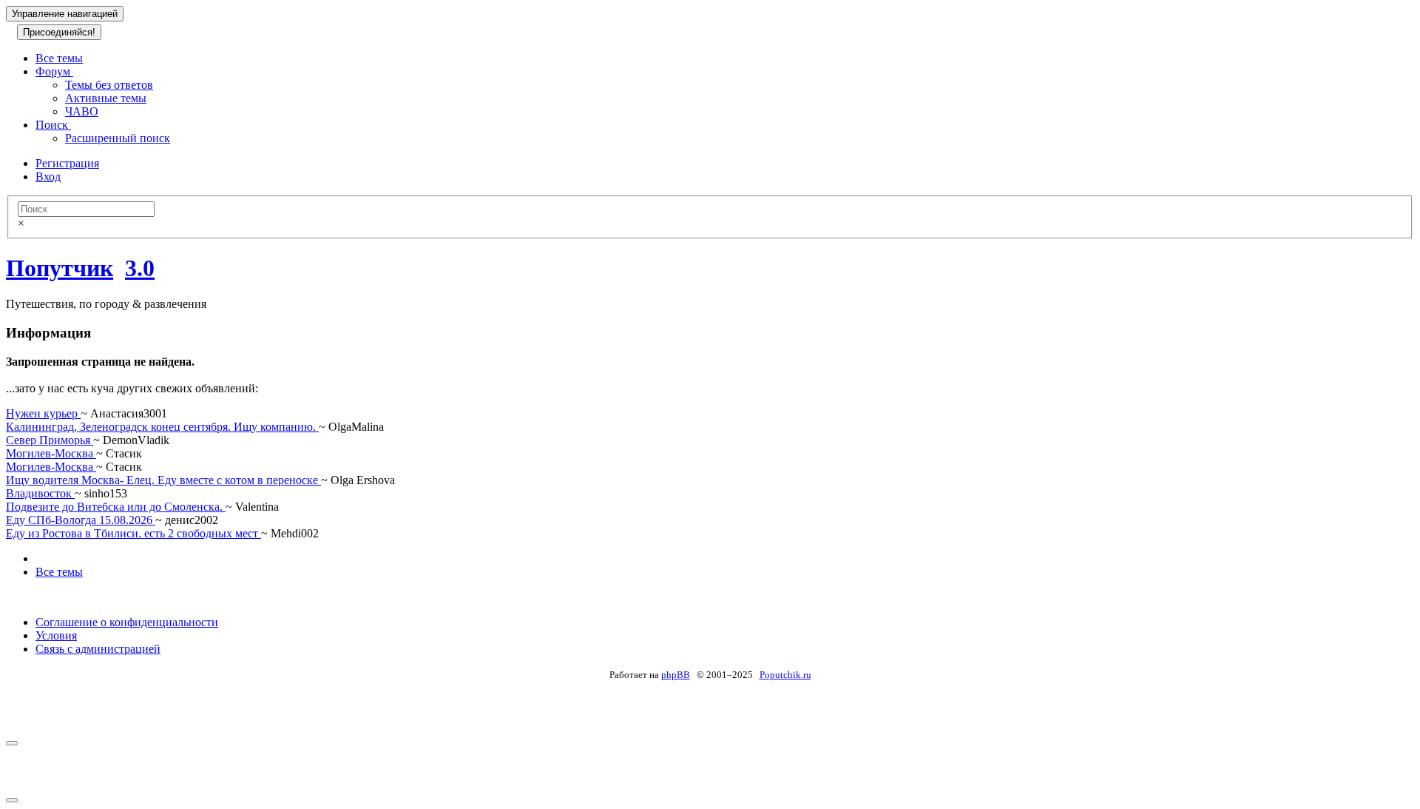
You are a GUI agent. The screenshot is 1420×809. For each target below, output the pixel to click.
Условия (56, 635)
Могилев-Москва (51, 453)
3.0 (140, 268)
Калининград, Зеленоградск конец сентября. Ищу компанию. (162, 426)
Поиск (53, 124)
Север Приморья (49, 440)
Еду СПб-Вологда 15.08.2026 (80, 520)
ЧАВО (81, 111)
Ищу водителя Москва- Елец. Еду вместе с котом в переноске (163, 480)
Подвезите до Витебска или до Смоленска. (116, 506)
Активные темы (105, 98)
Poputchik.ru (785, 674)
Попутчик (59, 268)
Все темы (59, 58)
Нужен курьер (43, 413)
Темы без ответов (109, 84)
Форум (54, 71)
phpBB (675, 674)
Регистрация (67, 163)
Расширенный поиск (117, 138)
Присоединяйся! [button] (59, 32)
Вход (48, 176)
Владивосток (40, 493)
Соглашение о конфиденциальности (127, 622)
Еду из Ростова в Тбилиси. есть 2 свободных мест (133, 533)
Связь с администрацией (98, 648)
